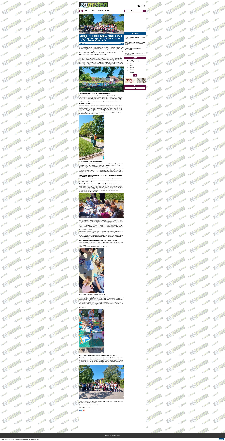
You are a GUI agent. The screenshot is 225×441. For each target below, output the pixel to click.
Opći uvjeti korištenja (116, 435)
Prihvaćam (221, 439)
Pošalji (135, 75)
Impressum (107, 435)
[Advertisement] (101, 421)
